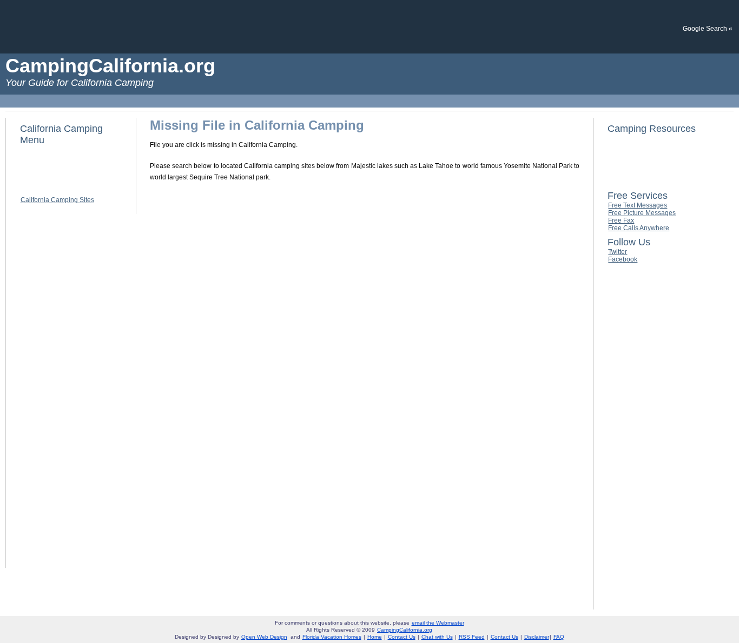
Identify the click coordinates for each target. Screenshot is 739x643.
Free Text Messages (637, 205)
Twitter (617, 252)
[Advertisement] (369, 26)
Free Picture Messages (642, 213)
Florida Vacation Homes (331, 637)
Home (374, 637)
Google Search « (708, 28)
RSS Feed (472, 637)
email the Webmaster (438, 623)
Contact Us (401, 637)
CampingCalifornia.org (404, 630)
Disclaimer (536, 637)
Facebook (622, 259)
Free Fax (621, 220)
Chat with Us (437, 637)
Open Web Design (264, 637)
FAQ (558, 637)
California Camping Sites (57, 200)
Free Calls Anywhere (638, 228)
